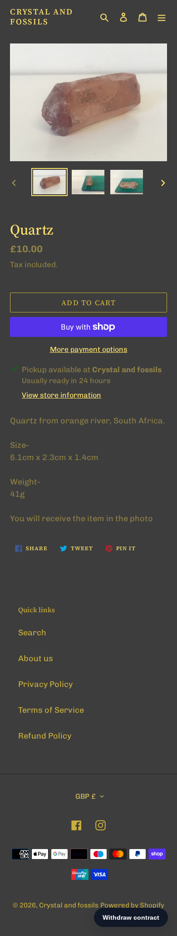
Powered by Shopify (132, 905)
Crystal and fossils (41, 16)
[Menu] (161, 16)
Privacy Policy (45, 684)
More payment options (89, 349)
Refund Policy (44, 736)
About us (35, 658)
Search (32, 633)
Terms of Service (51, 710)
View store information (61, 395)
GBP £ (85, 796)
